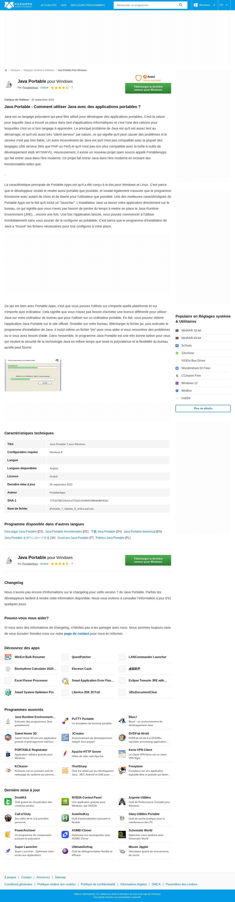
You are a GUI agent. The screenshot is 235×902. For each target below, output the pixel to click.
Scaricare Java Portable (73, 537)
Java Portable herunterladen (63, 531)
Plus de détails (203, 408)
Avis (63, 5)
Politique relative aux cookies (56, 884)
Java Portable (45, 81)
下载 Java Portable (103, 531)
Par (28, 87)
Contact (26, 877)
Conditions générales (18, 884)
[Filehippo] (18, 5)
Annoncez (43, 877)
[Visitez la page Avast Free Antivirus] (148, 78)
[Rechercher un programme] (181, 5)
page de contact (76, 633)
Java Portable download (139, 531)
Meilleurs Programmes (88, 5)
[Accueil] (5, 70)
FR (221, 4)
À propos (10, 877)
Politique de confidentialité (98, 884)
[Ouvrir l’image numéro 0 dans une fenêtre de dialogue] (32, 375)
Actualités (49, 5)
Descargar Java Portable (20, 531)
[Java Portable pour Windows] (8, 84)
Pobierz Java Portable (110, 537)
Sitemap (60, 877)
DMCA (156, 884)
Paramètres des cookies (181, 884)
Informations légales (133, 884)
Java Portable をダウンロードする (27, 537)
